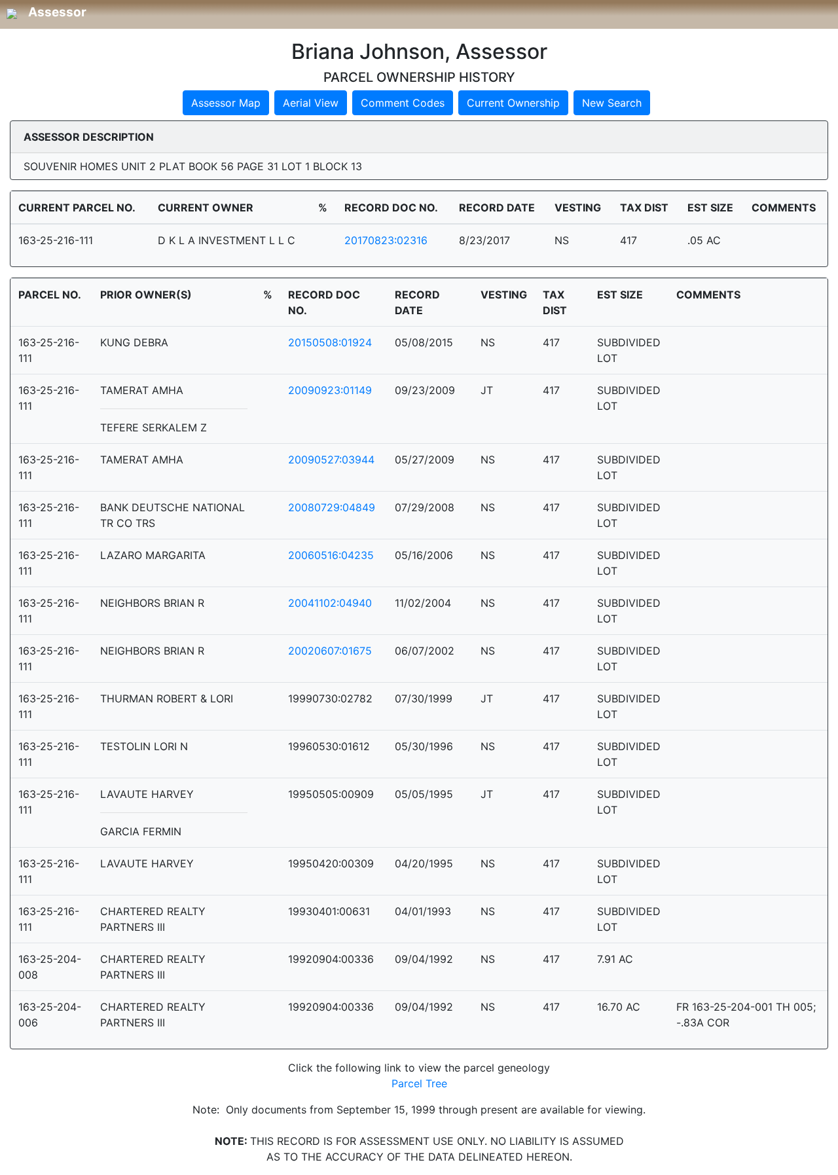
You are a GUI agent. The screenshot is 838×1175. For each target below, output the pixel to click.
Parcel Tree (419, 1083)
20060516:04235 (331, 555)
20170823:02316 (386, 240)
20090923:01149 (330, 390)
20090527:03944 (331, 459)
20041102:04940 (330, 602)
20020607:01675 (330, 650)
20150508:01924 (330, 342)
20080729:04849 (331, 507)
